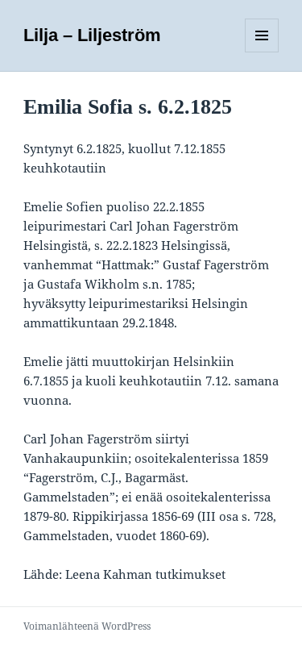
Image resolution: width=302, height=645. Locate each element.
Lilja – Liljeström (92, 35)
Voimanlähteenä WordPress (87, 626)
